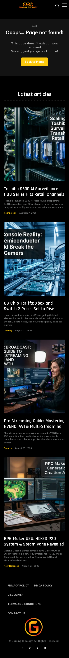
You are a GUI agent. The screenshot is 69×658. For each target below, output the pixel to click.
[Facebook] (22, 648)
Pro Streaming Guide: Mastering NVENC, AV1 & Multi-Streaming (34, 423)
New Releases (11, 566)
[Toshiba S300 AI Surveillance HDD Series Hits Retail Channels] (34, 144)
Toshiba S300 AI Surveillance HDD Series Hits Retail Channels (34, 191)
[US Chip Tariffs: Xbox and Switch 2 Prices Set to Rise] (34, 259)
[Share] (37, 648)
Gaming (8, 330)
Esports (8, 448)
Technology (10, 213)
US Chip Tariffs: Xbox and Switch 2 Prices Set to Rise (29, 306)
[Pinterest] (30, 648)
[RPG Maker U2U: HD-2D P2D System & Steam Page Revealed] (34, 494)
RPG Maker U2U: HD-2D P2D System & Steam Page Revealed (34, 541)
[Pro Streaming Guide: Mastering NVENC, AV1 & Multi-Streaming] (34, 376)
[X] (45, 648)
